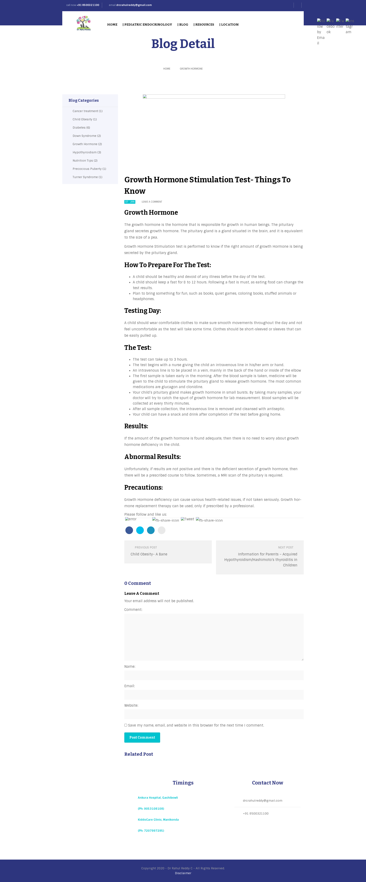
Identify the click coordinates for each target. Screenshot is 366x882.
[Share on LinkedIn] (151, 530)
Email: (129, 686)
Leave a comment (152, 201)
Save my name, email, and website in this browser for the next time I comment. (196, 725)
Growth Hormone (191, 68)
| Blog (182, 24)
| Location (229, 24)
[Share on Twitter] (140, 530)
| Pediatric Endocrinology (147, 24)
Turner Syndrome (85, 177)
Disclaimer (183, 873)
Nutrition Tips (83, 160)
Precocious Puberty (87, 169)
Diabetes (79, 127)
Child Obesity (82, 119)
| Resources (203, 24)
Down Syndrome (84, 136)
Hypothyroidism (85, 152)
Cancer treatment (85, 111)
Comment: (133, 609)
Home (112, 24)
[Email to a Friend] (161, 530)
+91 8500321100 (88, 5)
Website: (131, 705)
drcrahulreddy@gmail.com (134, 5)
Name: (129, 666)
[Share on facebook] (129, 530)
